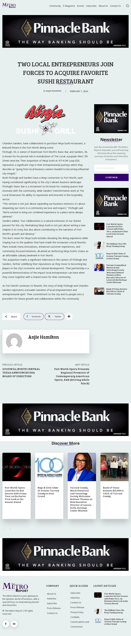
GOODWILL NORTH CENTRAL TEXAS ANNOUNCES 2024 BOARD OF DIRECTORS (21, 372)
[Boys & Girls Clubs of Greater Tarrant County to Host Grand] (99, 255)
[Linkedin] (14, 623)
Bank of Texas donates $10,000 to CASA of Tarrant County (116, 291)
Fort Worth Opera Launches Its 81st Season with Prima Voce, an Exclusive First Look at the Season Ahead (117, 230)
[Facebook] (5, 623)
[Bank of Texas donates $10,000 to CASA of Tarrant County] (99, 291)
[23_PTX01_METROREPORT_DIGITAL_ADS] (65, 31)
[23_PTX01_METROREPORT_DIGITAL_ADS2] (111, 132)
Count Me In (111, 177)
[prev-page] (4, 528)
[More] (68, 316)
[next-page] (10, 528)
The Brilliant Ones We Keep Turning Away (116, 244)
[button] (127, 5)
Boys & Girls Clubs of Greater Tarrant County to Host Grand (117, 256)
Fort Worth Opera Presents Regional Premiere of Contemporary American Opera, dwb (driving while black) (71, 376)
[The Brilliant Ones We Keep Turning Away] (99, 245)
